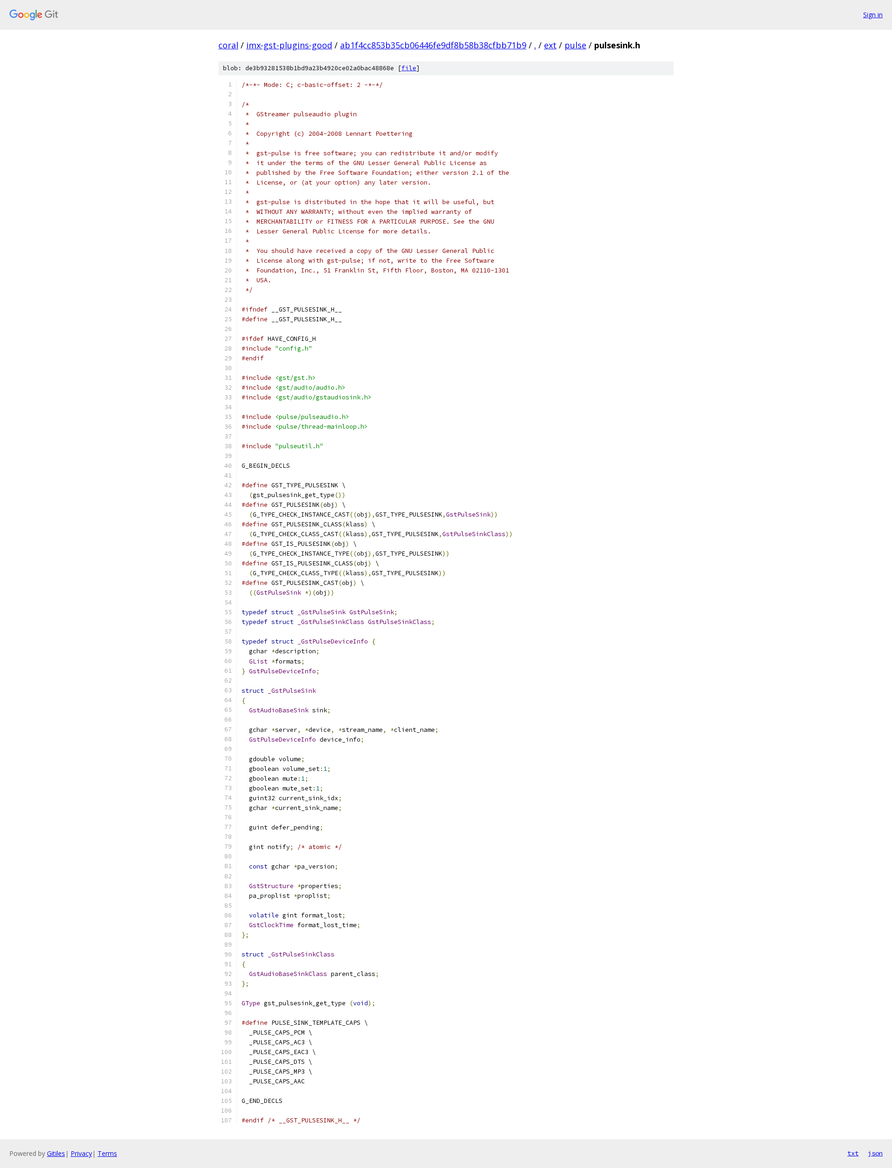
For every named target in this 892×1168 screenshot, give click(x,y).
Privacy (81, 1153)
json (875, 1153)
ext (550, 45)
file (408, 68)
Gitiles (56, 1153)
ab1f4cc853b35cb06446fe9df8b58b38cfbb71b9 (433, 45)
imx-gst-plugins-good (289, 45)
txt (853, 1153)
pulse (575, 45)
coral (228, 45)
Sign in (873, 14)
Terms (107, 1153)
